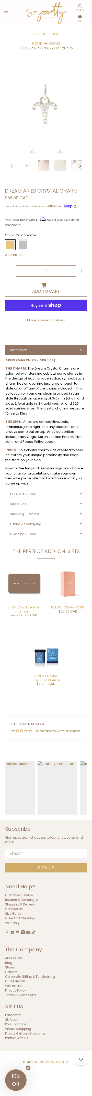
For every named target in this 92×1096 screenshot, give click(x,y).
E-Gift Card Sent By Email (24, 609)
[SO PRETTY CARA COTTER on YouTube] (12, 933)
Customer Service (19, 895)
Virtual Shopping (18, 1029)
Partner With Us (16, 1038)
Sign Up (46, 868)
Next (56, 33)
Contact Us (14, 909)
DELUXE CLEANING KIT (68, 607)
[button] (16, 1080)
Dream (54, 43)
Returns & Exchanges (21, 900)
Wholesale (13, 986)
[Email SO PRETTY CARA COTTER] (28, 933)
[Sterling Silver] (23, 244)
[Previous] (33, 152)
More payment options (46, 320)
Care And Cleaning (20, 918)
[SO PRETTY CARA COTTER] (46, 13)
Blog (8, 963)
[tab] (46, 350)
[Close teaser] (28, 1067)
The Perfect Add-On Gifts (46, 551)
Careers (11, 972)
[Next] (58, 152)
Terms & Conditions (20, 995)
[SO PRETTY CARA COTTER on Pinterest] (18, 933)
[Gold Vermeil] (10, 244)
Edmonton (13, 1015)
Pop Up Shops (15, 1024)
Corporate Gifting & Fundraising (30, 976)
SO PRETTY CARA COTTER (51, 1062)
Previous (40, 33)
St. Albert (11, 1019)
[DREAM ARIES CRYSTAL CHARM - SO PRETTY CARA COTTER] (46, 103)
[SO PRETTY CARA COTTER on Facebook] (7, 933)
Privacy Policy (15, 990)
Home (37, 43)
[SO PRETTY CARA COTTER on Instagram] (23, 933)
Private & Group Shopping (25, 1033)
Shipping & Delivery (20, 904)
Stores (10, 967)
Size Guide (13, 913)
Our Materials (15, 981)
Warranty (12, 923)
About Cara (14, 958)
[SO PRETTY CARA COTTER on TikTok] (33, 933)
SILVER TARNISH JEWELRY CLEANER (46, 677)
